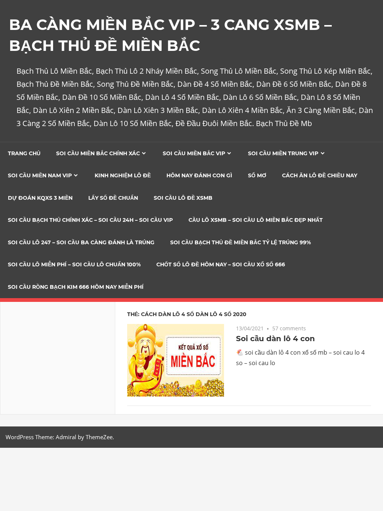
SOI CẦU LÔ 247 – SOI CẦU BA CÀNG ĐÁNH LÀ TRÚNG (81, 242)
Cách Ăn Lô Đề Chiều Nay (319, 175)
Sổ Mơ (257, 175)
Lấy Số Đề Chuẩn (113, 198)
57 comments (289, 328)
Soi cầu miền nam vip (40, 175)
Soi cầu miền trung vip (283, 153)
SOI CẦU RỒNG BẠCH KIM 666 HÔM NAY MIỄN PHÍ (76, 287)
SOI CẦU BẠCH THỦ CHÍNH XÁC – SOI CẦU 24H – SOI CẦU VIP (90, 220)
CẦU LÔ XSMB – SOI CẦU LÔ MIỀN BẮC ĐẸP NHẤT (256, 220)
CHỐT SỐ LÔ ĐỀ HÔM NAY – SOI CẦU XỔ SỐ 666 (220, 264)
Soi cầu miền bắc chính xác (98, 153)
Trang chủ (24, 153)
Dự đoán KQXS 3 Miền (40, 198)
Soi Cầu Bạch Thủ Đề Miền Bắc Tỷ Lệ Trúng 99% (240, 242)
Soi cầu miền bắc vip (194, 153)
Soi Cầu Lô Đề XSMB (183, 198)
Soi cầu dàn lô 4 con (275, 338)
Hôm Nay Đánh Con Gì (199, 175)
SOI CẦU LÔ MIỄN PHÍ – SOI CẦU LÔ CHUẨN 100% (74, 264)
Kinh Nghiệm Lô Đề (123, 175)
